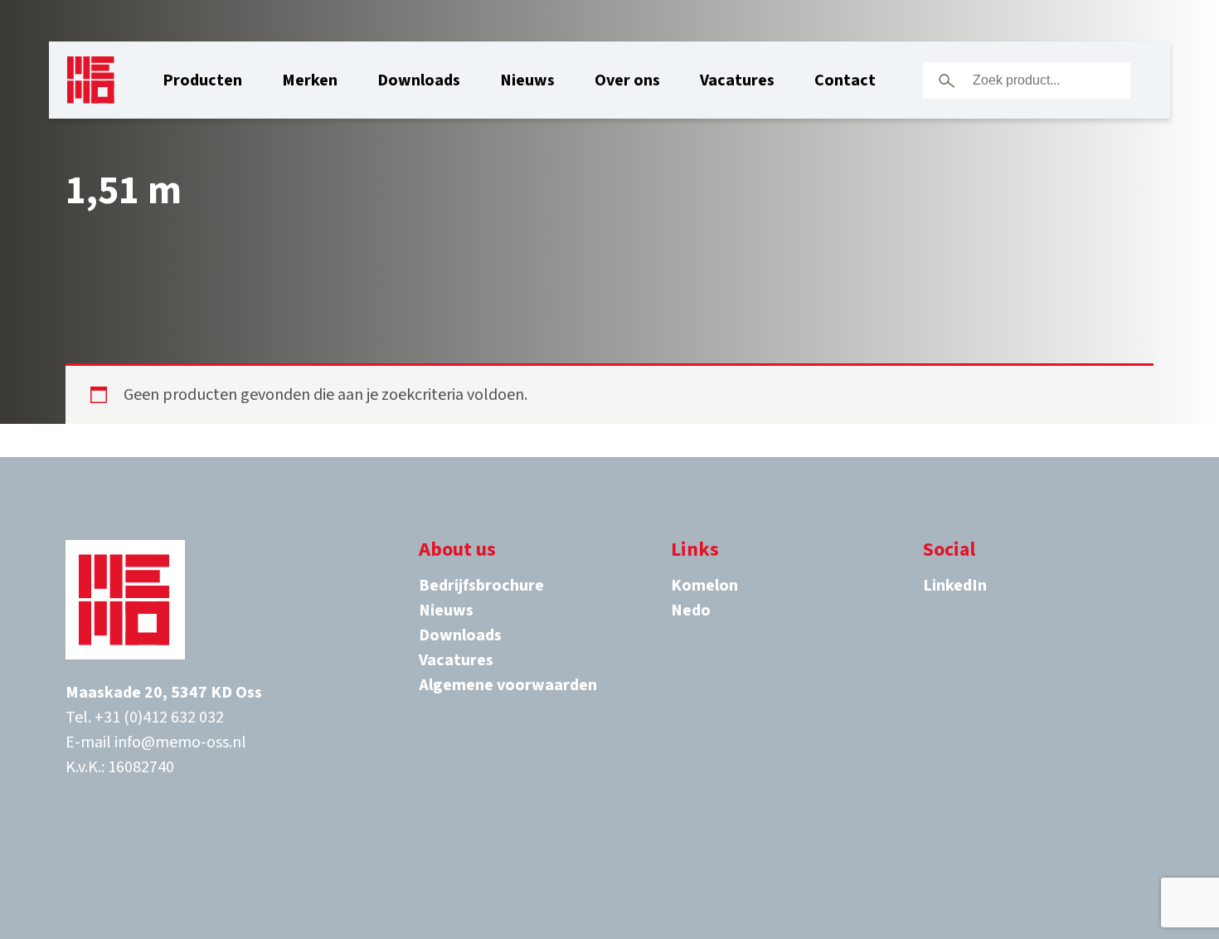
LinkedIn (955, 585)
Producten (202, 80)
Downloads (418, 80)
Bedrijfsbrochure (481, 585)
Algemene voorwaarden (508, 685)
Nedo (691, 610)
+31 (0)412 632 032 (159, 717)
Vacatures (737, 80)
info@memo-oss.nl (180, 742)
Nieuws (527, 80)
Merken (310, 80)
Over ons (627, 80)
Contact (845, 80)
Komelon (704, 585)
